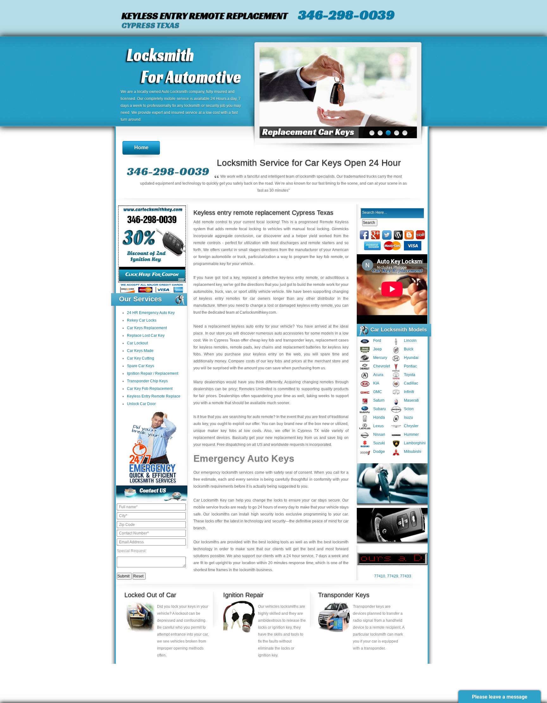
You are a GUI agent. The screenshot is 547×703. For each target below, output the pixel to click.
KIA (376, 383)
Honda (379, 417)
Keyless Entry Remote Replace (153, 396)
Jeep (377, 349)
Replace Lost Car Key (146, 335)
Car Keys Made (140, 350)
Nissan (379, 434)
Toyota (409, 375)
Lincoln (410, 340)
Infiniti (409, 392)
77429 (392, 576)
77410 (379, 576)
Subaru (379, 409)
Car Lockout (137, 343)
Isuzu (408, 417)
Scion (409, 409)
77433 (405, 576)
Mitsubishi (412, 451)
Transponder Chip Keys (147, 381)
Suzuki (379, 443)
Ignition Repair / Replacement (152, 373)
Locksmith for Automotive (183, 67)
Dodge (379, 451)
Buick (408, 349)
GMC (377, 392)
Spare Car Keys (140, 366)
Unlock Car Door (141, 404)
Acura (378, 375)
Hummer (411, 434)
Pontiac (410, 366)
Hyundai (411, 357)
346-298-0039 (346, 14)
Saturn (379, 400)
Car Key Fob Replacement (150, 388)
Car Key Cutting (140, 358)
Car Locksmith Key (210, 500)
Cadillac (411, 383)
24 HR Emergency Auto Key (151, 313)
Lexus (378, 426)
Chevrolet (381, 366)
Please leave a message (499, 697)
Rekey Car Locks (141, 320)
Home (141, 147)
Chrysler (411, 426)
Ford (377, 340)
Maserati (411, 400)
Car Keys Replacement (147, 328)
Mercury (380, 357)
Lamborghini (415, 443)
